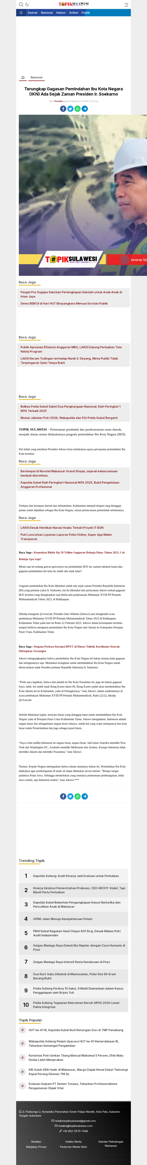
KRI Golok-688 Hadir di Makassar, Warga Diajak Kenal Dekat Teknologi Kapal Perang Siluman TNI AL (78, 1072)
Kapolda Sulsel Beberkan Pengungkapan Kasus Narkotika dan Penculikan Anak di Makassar (77, 904)
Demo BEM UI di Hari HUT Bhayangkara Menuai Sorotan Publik (64, 303)
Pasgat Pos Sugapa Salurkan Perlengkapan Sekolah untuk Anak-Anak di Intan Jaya (71, 294)
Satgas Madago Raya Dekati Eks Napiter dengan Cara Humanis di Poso (79, 947)
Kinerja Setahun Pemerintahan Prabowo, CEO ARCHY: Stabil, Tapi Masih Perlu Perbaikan (79, 890)
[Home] (21, 13)
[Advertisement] (73, 44)
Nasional (36, 77)
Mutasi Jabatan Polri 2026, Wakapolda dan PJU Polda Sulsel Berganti (69, 418)
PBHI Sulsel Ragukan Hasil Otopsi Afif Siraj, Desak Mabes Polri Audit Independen (77, 933)
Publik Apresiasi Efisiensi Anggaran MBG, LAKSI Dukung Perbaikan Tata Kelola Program (71, 349)
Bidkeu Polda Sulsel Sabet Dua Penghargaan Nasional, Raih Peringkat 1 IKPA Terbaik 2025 (70, 409)
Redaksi (58, 101)
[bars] (125, 4)
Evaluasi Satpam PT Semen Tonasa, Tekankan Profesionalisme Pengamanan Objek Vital (73, 1086)
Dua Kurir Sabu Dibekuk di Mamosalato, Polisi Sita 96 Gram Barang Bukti (74, 976)
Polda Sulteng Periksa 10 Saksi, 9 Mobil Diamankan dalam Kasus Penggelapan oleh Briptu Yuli (78, 990)
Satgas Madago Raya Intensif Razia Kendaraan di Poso (71, 962)
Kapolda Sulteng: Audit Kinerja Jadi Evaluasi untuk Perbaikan (76, 876)
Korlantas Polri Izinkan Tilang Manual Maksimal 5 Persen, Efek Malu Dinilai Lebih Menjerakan (76, 1058)
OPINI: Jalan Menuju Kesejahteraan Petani (62, 919)
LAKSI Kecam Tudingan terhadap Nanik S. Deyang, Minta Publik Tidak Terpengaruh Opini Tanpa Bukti (69, 361)
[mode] (27, 4)
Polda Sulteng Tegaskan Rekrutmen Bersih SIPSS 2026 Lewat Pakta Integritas (76, 1005)
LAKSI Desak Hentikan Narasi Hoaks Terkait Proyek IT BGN (62, 527)
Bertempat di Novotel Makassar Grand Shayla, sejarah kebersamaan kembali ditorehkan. (69, 473)
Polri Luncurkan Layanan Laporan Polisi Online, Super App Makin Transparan (66, 537)
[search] (21, 4)
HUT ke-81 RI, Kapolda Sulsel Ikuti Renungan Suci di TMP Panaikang (76, 1030)
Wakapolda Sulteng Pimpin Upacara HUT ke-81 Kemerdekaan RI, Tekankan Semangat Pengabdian (74, 1043)
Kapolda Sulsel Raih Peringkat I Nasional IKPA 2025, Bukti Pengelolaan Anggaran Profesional (70, 485)
